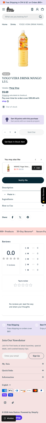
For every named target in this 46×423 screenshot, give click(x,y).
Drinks (13, 24)
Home (4, 24)
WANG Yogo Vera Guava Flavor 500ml (22, 167)
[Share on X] (20, 217)
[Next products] (41, 159)
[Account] (37, 9)
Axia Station (14, 412)
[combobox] (23, 17)
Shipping (5, 95)
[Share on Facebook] (12, 217)
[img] (11, 259)
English (5, 385)
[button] (32, 247)
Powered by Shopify (29, 412)
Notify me (23, 180)
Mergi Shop (14, 88)
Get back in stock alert (15, 142)
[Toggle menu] (3, 9)
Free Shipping (13, 325)
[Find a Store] (32, 9)
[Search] (40, 16)
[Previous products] (35, 159)
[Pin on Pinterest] (28, 217)
